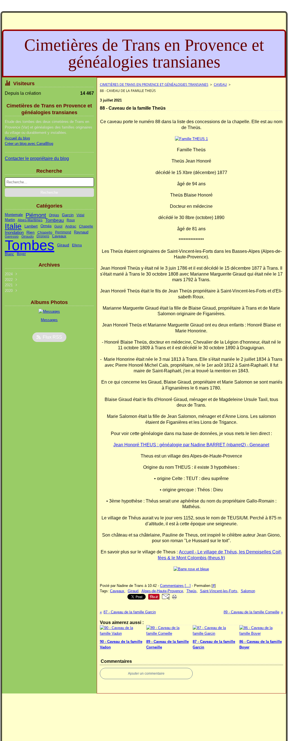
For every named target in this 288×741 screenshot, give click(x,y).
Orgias (54, 215)
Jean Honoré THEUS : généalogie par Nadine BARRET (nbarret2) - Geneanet (191, 444)
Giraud (63, 245)
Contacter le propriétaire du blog (37, 158)
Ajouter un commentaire (146, 673)
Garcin (68, 215)
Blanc (9, 254)
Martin (10, 220)
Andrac (70, 226)
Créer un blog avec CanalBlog (29, 143)
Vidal (80, 215)
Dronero (43, 236)
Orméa (45, 226)
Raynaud (81, 232)
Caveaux (59, 236)
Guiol (58, 226)
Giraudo (27, 236)
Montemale (14, 215)
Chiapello (44, 232)
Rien (30, 232)
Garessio (12, 236)
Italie (13, 226)
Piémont (36, 215)
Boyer (21, 254)
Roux (71, 220)
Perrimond (63, 232)
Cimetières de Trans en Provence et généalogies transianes (154, 84)
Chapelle (86, 226)
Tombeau (54, 220)
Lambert (31, 226)
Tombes (29, 245)
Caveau (220, 84)
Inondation (14, 232)
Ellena (77, 245)
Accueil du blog (17, 138)
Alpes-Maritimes (30, 220)
